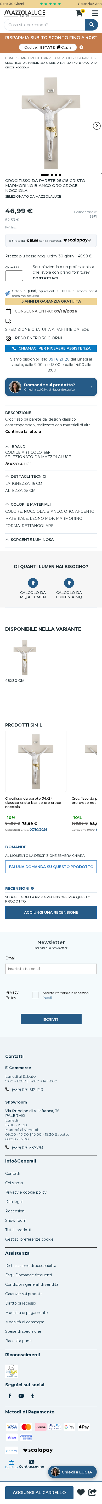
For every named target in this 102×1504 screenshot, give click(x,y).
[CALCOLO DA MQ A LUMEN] (33, 583)
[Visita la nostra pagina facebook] (9, 1396)
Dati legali (14, 1201)
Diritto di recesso (20, 1303)
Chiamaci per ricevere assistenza (54, 348)
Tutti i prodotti (18, 1230)
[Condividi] (92, 1493)
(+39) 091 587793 (27, 1147)
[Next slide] (97, 126)
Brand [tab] (18, 447)
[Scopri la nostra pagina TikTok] (32, 1396)
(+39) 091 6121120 (27, 1089)
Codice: (47, 47)
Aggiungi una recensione (51, 912)
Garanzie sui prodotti (24, 1293)
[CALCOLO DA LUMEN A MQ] (69, 583)
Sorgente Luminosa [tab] (32, 540)
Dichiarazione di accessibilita (30, 1265)
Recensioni (15, 1211)
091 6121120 (59, 359)
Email (10, 958)
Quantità (12, 267)
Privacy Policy (12, 995)
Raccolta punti (18, 1340)
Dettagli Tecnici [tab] (28, 476)
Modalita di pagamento (26, 1312)
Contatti (14, 1056)
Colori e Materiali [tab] (31, 504)
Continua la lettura (23, 431)
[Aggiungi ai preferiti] (81, 1492)
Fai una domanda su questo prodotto (51, 866)
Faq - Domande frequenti (28, 1275)
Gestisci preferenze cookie (29, 1239)
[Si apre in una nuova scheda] (11, 1372)
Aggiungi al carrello (39, 1492)
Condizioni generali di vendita (31, 1284)
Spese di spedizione (23, 1331)
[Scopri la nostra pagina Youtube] (21, 1396)
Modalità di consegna (24, 1322)
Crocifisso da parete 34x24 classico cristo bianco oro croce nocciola (33, 803)
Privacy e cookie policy (26, 1192)
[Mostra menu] (95, 13)
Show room (15, 1220)
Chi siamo (14, 1183)
